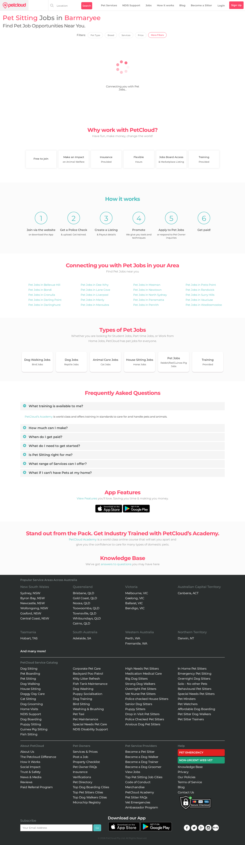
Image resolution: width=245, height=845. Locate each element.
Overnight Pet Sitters (140, 689)
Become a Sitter (201, 5)
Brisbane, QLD (83, 593)
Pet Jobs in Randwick (200, 289)
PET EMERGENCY (191, 752)
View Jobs (132, 772)
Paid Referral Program (36, 787)
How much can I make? (48, 428)
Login (221, 5)
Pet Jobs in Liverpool (94, 294)
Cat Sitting (28, 699)
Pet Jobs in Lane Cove (95, 289)
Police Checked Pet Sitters (144, 719)
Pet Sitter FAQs (136, 797)
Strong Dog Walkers (140, 684)
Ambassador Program (141, 807)
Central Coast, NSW (34, 618)
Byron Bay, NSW (32, 598)
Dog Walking (30, 684)
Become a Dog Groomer (143, 767)
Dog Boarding (30, 719)
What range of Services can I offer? (57, 464)
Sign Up (236, 5)
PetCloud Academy (83, 539)
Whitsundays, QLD (87, 618)
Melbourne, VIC (136, 593)
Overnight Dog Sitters (194, 678)
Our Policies (186, 777)
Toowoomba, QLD (86, 608)
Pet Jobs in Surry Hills (200, 294)
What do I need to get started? (54, 446)
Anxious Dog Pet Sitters (142, 724)
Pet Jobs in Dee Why (95, 284)
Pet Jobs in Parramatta (148, 299)
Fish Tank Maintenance (90, 684)
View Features (87, 498)
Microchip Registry (87, 802)
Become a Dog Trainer (141, 762)
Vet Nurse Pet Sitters (140, 694)
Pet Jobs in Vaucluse (199, 299)
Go (97, 827)
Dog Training (82, 699)
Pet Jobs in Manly (92, 299)
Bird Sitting (81, 704)
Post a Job (80, 757)
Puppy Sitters (135, 709)
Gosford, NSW (30, 613)
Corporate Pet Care (87, 668)
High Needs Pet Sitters (142, 668)
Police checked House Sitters (146, 699)
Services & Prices (85, 751)
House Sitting (30, 689)
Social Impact (30, 767)
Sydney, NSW (30, 593)
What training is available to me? (55, 406)
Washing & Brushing (88, 709)
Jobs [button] (149, 5)
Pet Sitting (28, 678)
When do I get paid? (45, 437)
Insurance (80, 772)
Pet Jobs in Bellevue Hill (44, 284)
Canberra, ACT (188, 593)
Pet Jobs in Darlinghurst (44, 305)
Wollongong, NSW (34, 608)
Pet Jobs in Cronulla (41, 294)
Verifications (82, 777)
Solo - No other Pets (192, 684)
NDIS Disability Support (90, 729)
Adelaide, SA (82, 638)
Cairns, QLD (81, 623)
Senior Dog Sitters (138, 704)
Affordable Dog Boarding (196, 709)
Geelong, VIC (134, 598)
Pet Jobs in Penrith (146, 305)
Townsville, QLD (84, 613)
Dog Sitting (28, 668)
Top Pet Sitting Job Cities (143, 777)
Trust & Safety (30, 772)
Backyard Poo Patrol (88, 673)
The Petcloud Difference (38, 757)
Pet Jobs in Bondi (40, 289)
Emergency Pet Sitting (194, 673)
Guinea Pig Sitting (33, 729)
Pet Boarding (30, 673)
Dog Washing (83, 689)
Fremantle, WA (136, 643)
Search (87, 5)
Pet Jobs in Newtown (147, 289)
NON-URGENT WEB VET (196, 760)
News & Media (30, 777)
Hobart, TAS (29, 638)
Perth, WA (132, 638)
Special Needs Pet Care (90, 724)
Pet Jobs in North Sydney (150, 294)
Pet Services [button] (109, 5)
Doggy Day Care (32, 694)
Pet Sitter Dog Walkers (194, 714)
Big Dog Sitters (136, 678)
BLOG (215, 828)
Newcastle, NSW (32, 603)
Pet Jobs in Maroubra (95, 305)
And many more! (33, 651)
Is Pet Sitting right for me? (50, 455)
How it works (165, 5)
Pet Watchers (188, 704)
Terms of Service (190, 782)
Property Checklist (86, 762)
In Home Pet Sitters (192, 668)
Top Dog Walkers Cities (90, 797)
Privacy (183, 772)
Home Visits (29, 709)
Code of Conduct (137, 782)
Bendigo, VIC (134, 608)
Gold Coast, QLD (85, 598)
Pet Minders (187, 699)
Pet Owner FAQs (85, 767)
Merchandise (135, 787)
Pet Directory (82, 782)
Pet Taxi (78, 714)
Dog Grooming (31, 704)
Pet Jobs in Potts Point (201, 284)
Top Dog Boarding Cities (91, 787)
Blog (182, 5)
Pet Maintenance (85, 719)
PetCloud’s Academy (39, 416)
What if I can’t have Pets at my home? (60, 473)
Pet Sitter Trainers (191, 719)
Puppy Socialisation (87, 694)
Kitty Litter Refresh (86, 678)
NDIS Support (131, 5)
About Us (27, 751)
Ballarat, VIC (134, 603)
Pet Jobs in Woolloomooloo (204, 305)
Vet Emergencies (137, 802)
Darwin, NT (186, 638)
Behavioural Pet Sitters (194, 689)
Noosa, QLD (81, 603)
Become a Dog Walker (141, 757)
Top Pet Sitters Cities (88, 792)
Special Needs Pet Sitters (196, 694)
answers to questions (116, 564)
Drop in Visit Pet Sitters (142, 714)
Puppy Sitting (30, 724)
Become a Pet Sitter (140, 751)
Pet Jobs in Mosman (146, 284)
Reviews (26, 782)
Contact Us (186, 792)
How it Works (30, 762)
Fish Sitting (28, 734)
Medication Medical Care (143, 673)
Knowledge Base (190, 767)
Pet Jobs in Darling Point (45, 299)
